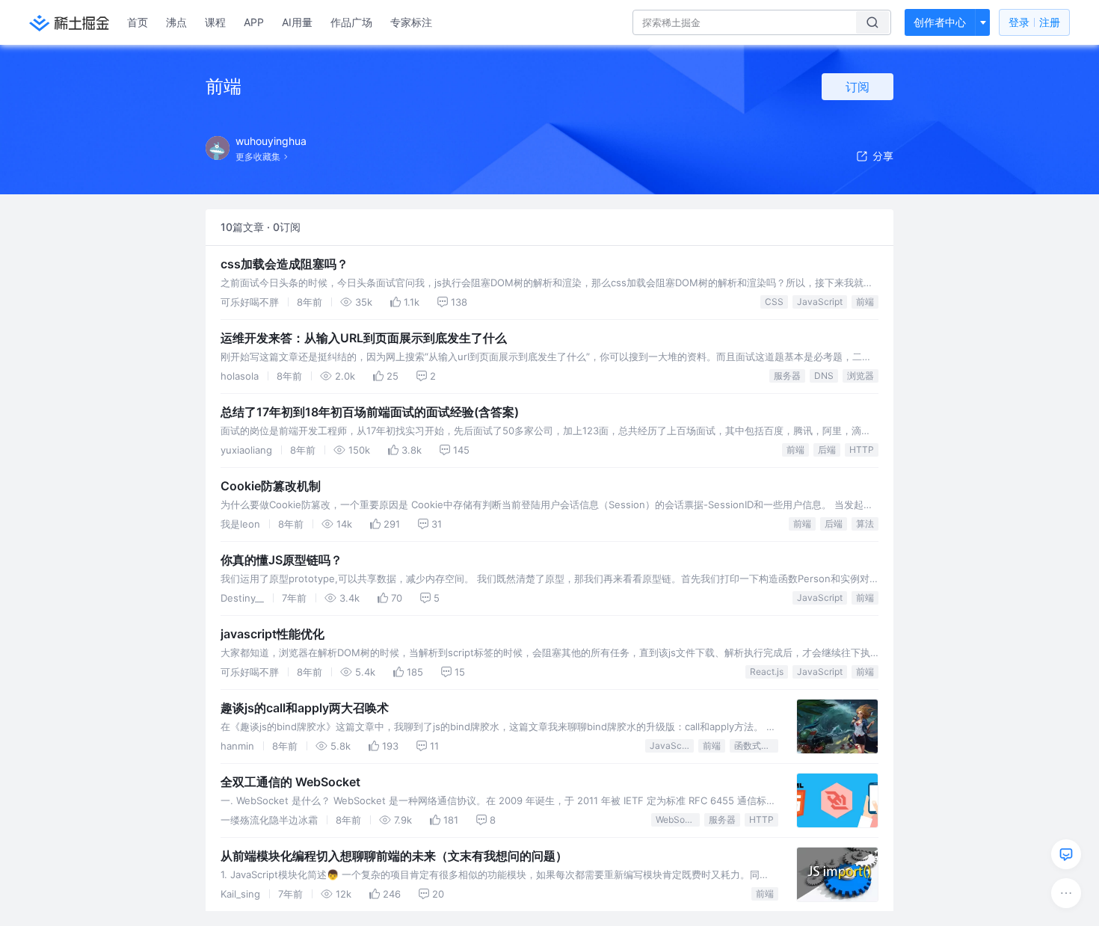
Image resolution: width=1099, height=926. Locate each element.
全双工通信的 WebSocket (290, 781)
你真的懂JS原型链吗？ (281, 559)
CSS (774, 301)
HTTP (861, 449)
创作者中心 (940, 22)
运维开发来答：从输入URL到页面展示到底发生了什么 (364, 337)
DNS (824, 375)
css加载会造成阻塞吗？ (284, 263)
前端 (865, 301)
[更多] (1066, 893)
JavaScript (820, 301)
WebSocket (678, 819)
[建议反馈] (1066, 854)
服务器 (787, 375)
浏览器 (860, 375)
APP (254, 22)
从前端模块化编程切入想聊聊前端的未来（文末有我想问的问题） (394, 855)
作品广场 (351, 22)
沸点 (176, 22)
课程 (215, 22)
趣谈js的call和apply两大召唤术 (305, 707)
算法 (865, 523)
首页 (137, 22)
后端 (827, 449)
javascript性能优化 (272, 633)
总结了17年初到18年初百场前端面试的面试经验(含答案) (370, 411)
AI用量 (297, 22)
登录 (1034, 22)
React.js (767, 671)
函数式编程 (756, 745)
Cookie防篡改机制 (271, 485)
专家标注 (411, 22)
